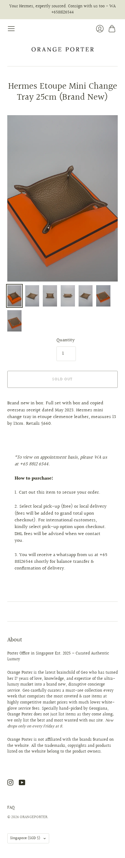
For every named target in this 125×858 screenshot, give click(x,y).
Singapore (25, 838)
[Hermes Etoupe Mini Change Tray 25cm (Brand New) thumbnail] (14, 296)
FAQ (11, 807)
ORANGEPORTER (33, 817)
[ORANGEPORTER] (62, 49)
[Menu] (11, 28)
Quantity (65, 340)
